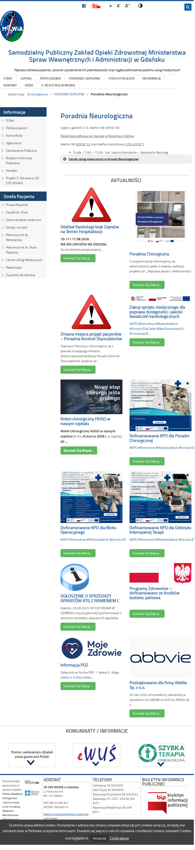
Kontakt (11, 170)
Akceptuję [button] (99, 838)
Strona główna (37, 94)
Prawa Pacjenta (17, 204)
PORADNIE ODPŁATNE (84, 78)
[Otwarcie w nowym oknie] (83, 7)
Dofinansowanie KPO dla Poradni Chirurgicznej (159, 438)
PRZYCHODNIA (50, 78)
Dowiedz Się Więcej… (78, 258)
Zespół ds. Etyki (17, 212)
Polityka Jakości (16, 128)
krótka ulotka (82, 677)
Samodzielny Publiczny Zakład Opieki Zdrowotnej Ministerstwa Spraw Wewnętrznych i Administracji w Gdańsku (97, 55)
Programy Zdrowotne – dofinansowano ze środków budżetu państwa (155, 593)
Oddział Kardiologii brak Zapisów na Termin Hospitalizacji (90, 229)
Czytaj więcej (119, 838)
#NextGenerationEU (170, 328)
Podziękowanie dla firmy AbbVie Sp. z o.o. (158, 685)
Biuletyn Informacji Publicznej (19, 160)
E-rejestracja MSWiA (58, 85)
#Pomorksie (146, 323)
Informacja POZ (74, 665)
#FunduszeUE (139, 333)
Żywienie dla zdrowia (20, 275)
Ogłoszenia (13, 143)
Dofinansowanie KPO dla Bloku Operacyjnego (89, 530)
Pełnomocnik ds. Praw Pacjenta (21, 249)
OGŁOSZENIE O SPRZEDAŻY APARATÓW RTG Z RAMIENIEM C (90, 598)
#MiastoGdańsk (167, 323)
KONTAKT (10, 85)
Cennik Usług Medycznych (24, 259)
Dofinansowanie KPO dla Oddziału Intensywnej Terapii (160, 530)
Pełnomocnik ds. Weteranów (17, 237)
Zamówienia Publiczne (21, 150)
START (8, 78)
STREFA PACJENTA (121, 78)
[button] (126, 159)
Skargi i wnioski (17, 227)
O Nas (10, 120)
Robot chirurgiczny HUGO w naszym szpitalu (85, 421)
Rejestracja (14, 267)
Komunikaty (14, 135)
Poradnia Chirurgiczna (149, 254)
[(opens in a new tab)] (31, 755)
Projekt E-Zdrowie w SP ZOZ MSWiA (22, 180)
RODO (29, 85)
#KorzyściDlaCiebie (143, 328)
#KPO (133, 323)
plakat (103, 672)
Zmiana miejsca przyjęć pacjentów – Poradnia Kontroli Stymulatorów (91, 336)
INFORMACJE (152, 78)
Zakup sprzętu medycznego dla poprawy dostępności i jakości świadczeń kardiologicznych (157, 311)
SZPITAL (26, 78)
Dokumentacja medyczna (23, 219)
